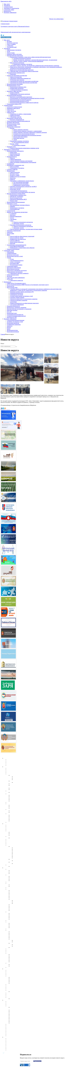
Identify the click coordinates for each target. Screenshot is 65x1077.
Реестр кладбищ (14, 166)
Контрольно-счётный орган (14, 118)
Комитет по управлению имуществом (17, 212)
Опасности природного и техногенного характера (23, 299)
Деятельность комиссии (16, 280)
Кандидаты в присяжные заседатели (17, 270)
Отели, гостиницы (15, 262)
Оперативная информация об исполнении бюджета (27, 135)
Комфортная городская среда (18, 239)
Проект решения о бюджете (20, 129)
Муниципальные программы (15, 84)
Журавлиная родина (12, 330)
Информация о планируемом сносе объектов (22, 247)
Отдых (12, 259)
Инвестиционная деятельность (15, 151)
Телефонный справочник (14, 324)
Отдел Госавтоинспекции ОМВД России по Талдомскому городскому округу (28, 284)
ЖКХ (8, 235)
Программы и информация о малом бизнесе (22, 181)
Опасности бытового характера (18, 300)
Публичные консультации (17, 79)
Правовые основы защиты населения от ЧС (22, 291)
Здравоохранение (11, 253)
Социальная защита (12, 266)
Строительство (11, 210)
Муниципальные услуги (13, 85)
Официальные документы (14, 50)
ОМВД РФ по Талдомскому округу (16, 283)
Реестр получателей (15, 188)
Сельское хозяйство (12, 169)
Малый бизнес (11, 171)
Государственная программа (21, 182)
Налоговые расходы (18, 138)
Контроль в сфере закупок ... (14, 91)
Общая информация (15, 159)
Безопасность (7, 11)
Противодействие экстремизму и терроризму (19, 309)
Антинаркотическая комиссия (15, 314)
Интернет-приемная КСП (17, 119)
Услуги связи (10, 233)
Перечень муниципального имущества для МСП (23, 186)
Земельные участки (18, 223)
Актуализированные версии (21, 142)
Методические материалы (17, 62)
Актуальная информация (17, 304)
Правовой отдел (11, 146)
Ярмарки (12, 206)
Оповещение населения (16, 294)
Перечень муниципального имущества (20, 225)
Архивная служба (12, 125)
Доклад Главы (11, 52)
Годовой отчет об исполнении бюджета (24, 134)
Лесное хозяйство (15, 240)
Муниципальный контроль (14, 95)
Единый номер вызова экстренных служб (21, 296)
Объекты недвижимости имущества (23, 222)
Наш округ (7, 4)
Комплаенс (13, 74)
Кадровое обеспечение (13, 122)
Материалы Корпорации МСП (18, 199)
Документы (7, 5)
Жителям (12, 243)
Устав (8, 51)
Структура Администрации (14, 107)
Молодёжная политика (13, 269)
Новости (12, 158)
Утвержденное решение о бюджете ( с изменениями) (27, 131)
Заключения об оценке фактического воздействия (23, 82)
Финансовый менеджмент (20, 136)
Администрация (8, 7)
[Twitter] (3, 408)
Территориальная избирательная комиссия (18, 121)
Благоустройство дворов (16, 237)
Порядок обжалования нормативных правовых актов (24, 148)
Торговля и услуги (12, 203)
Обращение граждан (15, 116)
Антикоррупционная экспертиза (22, 58)
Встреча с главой (14, 175)
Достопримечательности (16, 260)
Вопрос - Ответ (14, 144)
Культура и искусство (13, 254)
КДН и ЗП (10, 279)
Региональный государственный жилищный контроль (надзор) (27, 98)
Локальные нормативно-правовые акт (20, 78)
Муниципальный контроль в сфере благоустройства (24, 102)
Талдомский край (11, 47)
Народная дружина (12, 310)
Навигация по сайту (6, 1)
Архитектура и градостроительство (16, 245)
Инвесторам (13, 152)
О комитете (13, 213)
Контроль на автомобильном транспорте (21, 97)
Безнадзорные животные (17, 242)
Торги (11, 220)
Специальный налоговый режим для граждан (22, 192)
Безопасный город (12, 313)
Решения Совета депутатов (14, 54)
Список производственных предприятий (21, 161)
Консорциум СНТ (12, 317)
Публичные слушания (19, 145)
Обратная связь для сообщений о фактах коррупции (24, 71)
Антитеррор (13, 301)
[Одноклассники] (5, 408)
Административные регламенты (19, 89)
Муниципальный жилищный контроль (20, 99)
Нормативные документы (17, 168)
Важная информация (15, 216)
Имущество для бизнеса (16, 196)
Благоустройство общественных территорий (22, 236)
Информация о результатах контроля (20, 94)
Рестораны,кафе (14, 263)
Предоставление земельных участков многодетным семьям (26, 229)
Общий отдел (10, 112)
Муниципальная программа (20, 183)
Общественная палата (13, 274)
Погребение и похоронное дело (15, 165)
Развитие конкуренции (13, 249)
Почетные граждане (12, 42)
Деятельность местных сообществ (19, 273)
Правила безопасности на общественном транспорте (24, 303)
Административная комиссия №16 (16, 316)
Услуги (12, 217)
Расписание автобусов (13, 323)
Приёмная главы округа (13, 108)
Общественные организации (15, 272)
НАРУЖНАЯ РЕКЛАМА (17, 246)
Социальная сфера (9, 9)
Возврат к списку (5, 410)
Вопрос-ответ (14, 200)
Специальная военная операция (15, 320)
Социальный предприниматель (18, 190)
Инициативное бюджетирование (16, 202)
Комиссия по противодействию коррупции (22, 70)
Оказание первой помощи (17, 297)
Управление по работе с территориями (20, 114)
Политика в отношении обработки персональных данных (16, 1075)
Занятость (9, 326)
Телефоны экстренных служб (15, 321)
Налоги (9, 327)
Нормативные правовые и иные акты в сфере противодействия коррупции (30, 57)
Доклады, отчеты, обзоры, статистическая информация (28, 61)
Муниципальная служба (13, 124)
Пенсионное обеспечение (14, 267)
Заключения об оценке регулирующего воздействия (24, 81)
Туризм (9, 257)
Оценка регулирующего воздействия (17, 75)
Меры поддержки (15, 155)
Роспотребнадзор (14, 209)
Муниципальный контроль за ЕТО (19, 101)
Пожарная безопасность (16, 293)
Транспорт (10, 232)
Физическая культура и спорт (15, 256)
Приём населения (15, 115)
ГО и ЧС (9, 311)
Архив (15, 139)
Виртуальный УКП (12, 287)
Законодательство (15, 172)
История (9, 41)
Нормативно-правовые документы (22, 64)
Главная (3, 334)
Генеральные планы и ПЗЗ (14, 104)
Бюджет (12, 128)
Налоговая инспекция (13, 331)
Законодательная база (16, 77)
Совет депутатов (11, 111)
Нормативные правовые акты (18, 87)
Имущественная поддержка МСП (16, 193)
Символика (10, 45)
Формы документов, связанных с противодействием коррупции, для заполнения (35, 60)
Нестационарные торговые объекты (20, 205)
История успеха (14, 173)
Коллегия (9, 276)
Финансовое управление (13, 126)
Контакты (12, 215)
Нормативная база (15, 153)
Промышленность (12, 156)
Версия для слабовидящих (56, 19)
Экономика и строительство (11, 8)
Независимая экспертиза (16, 88)
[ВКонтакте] (1, 408)
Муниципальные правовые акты (16, 72)
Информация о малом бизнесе (21, 185)
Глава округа (10, 109)
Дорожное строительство (14, 230)
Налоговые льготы (15, 189)
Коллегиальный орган (16, 198)
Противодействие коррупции (15, 55)
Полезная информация (10, 12)
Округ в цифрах (11, 44)
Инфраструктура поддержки (18, 176)
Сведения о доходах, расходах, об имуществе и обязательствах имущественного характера (34, 65)
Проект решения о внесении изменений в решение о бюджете (30, 132)
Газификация (10, 163)
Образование (10, 252)
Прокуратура (10, 286)
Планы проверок (14, 92)
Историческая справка (16, 264)
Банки (8, 328)
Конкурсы (13, 178)
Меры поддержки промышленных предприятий (23, 162)
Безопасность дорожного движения (16, 307)
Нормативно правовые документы (19, 141)
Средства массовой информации (16, 277)
